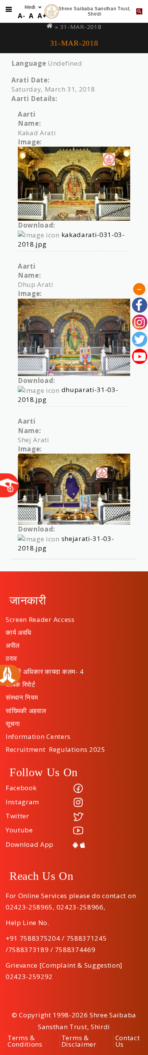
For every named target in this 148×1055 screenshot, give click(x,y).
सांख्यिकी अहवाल (26, 708)
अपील (13, 643)
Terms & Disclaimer (78, 1040)
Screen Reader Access (40, 617)
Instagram (22, 801)
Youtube (19, 830)
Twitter (17, 815)
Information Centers (38, 734)
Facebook (21, 787)
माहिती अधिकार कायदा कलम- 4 (45, 669)
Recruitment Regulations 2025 (55, 747)
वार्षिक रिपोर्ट (21, 682)
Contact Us (127, 1040)
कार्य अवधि (18, 630)
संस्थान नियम (22, 695)
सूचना (13, 721)
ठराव (11, 656)
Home (50, 25)
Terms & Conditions (25, 1040)
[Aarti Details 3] (74, 489)
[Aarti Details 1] (74, 184)
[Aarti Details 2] (74, 337)
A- (21, 15)
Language (28, 63)
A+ (42, 15)
